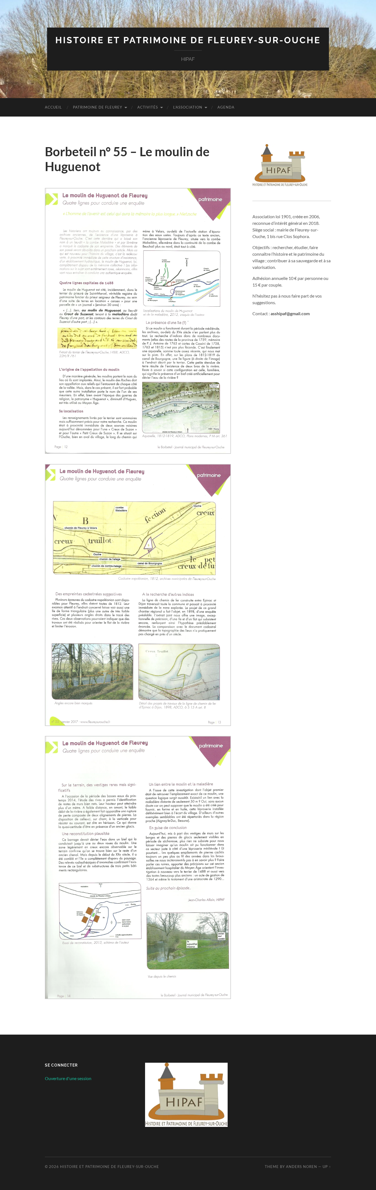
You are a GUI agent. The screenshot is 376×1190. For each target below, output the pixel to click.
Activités (147, 107)
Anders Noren (301, 1166)
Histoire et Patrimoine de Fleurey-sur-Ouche (188, 40)
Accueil (53, 107)
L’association (187, 107)
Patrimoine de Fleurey (97, 107)
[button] (138, 322)
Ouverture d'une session (68, 1078)
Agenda (226, 107)
